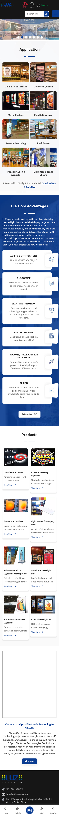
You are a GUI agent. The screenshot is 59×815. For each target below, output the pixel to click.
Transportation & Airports (16, 173)
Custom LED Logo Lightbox (40, 474)
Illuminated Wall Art (13, 521)
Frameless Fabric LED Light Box (14, 621)
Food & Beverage (43, 115)
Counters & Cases (43, 86)
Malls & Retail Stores (15, 86)
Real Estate (43, 143)
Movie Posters (15, 115)
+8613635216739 (14, 788)
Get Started (27, 414)
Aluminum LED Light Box (41, 572)
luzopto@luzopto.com (17, 794)
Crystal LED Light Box (42, 619)
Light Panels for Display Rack (43, 523)
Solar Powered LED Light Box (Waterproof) (15, 572)
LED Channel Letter (13, 472)
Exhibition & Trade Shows (43, 173)
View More (8, 485)
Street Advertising (16, 143)
